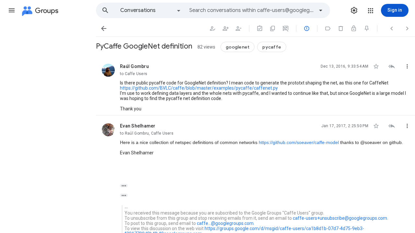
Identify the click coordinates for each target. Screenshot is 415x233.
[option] (150, 10)
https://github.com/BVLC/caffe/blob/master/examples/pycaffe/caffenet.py (199, 88)
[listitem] (255, 86)
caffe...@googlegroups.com (225, 223)
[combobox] (251, 10)
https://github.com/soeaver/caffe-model (299, 142)
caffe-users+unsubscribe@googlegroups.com (340, 218)
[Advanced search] (321, 10)
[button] (11, 10)
